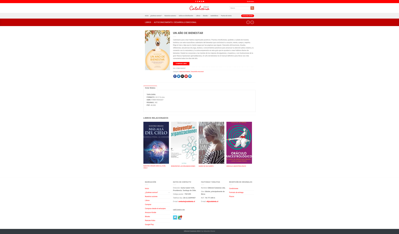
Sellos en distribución (186, 16)
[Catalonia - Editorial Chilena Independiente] (199, 8)
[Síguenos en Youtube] (203, 1)
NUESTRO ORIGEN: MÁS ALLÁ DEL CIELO (154, 167)
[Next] (251, 147)
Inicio (147, 16)
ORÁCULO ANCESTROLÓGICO (236, 166)
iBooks (147, 216)
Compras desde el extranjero (155, 208)
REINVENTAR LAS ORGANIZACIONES (183, 166)
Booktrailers (250, 1)
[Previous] (143, 147)
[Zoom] (148, 68)
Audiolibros (214, 16)
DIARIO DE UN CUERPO (206, 166)
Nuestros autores (170, 16)
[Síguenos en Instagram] (197, 1)
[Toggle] (169, 192)
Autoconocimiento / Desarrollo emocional (175, 22)
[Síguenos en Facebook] (195, 1)
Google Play (149, 224)
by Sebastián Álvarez (208, 231)
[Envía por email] (182, 76)
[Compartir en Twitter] (178, 76)
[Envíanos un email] (201, 1)
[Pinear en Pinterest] (186, 76)
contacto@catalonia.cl (186, 201)
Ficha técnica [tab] (150, 88)
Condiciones (233, 188)
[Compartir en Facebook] (175, 76)
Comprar (148, 204)
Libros (198, 16)
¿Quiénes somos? (156, 16)
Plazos (231, 196)
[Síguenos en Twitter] (199, 1)
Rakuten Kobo (150, 220)
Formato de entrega (236, 192)
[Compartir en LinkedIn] (190, 76)
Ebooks (205, 16)
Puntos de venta (226, 16)
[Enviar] (252, 8)
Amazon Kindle (150, 212)
